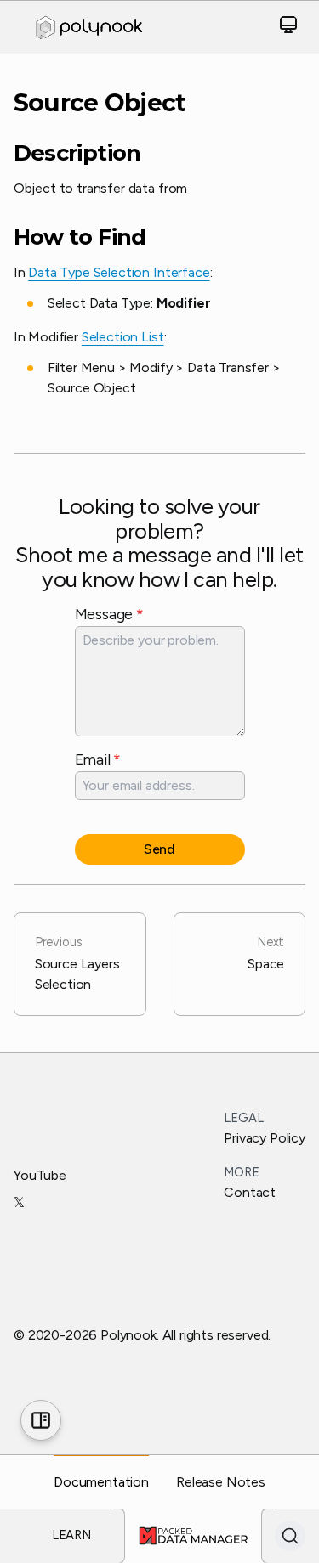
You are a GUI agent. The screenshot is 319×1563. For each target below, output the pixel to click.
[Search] (290, 1536)
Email (98, 759)
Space (266, 953)
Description (77, 153)
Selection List (123, 337)
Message (109, 614)
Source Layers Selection (77, 963)
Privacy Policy (264, 1138)
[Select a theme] (288, 27)
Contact (250, 1192)
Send (159, 849)
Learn (71, 1535)
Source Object (100, 103)
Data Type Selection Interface (118, 272)
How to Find (80, 237)
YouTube (40, 1175)
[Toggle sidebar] (40, 1420)
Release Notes (220, 1482)
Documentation (101, 1482)
